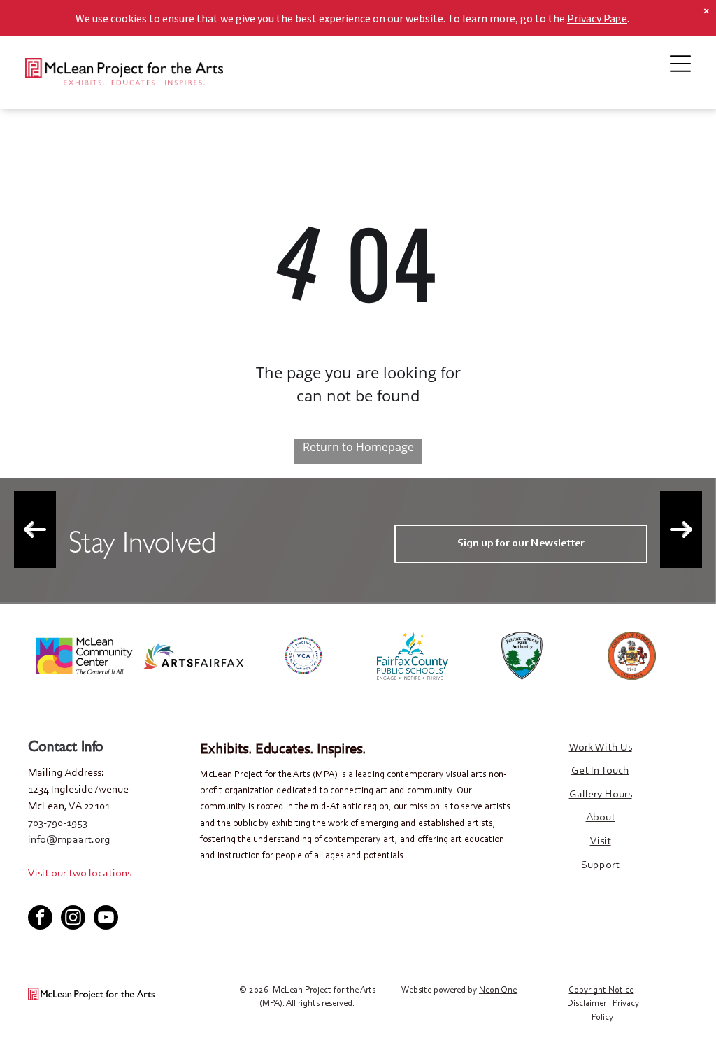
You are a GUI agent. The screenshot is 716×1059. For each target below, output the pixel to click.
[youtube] (84, 893)
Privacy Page (597, 18)
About (600, 817)
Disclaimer (586, 1003)
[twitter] (61, 893)
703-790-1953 (57, 823)
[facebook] (38, 893)
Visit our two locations (79, 873)
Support (600, 865)
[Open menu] (680, 63)
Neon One (498, 990)
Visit (600, 841)
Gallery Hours (600, 794)
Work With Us (600, 747)
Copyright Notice (600, 990)
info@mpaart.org (69, 840)
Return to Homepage (358, 447)
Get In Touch (600, 770)
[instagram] (73, 919)
